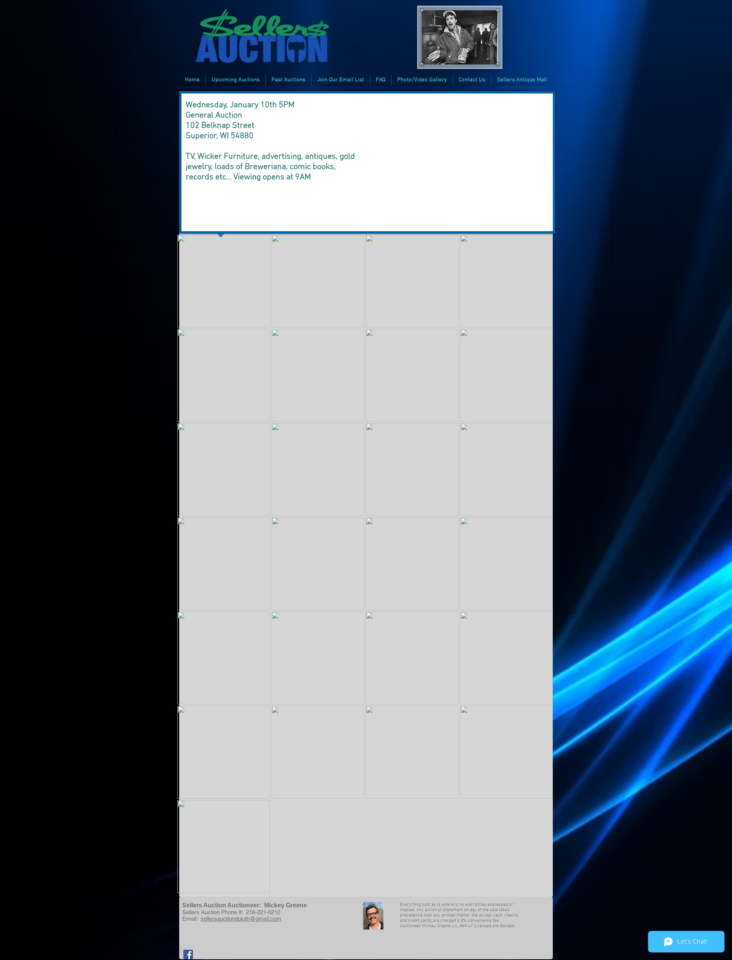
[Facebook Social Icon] (188, 954)
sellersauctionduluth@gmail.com (241, 918)
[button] (235, 79)
